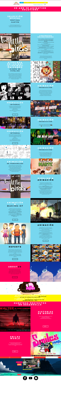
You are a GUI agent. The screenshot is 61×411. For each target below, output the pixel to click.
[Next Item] (39, 363)
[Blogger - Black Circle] (36, 378)
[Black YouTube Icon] (30, 378)
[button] (26, 2)
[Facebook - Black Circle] (25, 378)
